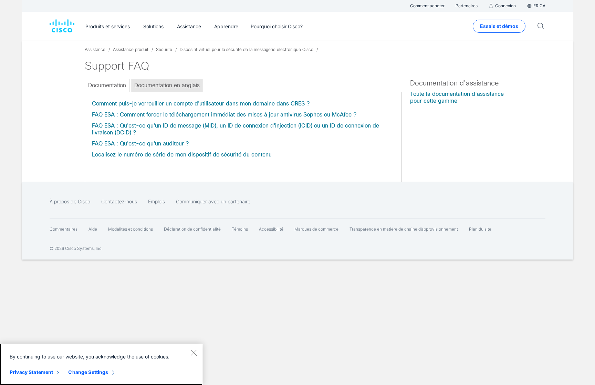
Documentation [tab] (107, 85)
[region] (101, 364)
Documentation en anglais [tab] (167, 85)
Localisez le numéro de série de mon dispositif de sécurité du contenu (182, 155)
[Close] (193, 352)
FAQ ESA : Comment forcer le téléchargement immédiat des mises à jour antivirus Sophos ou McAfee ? (224, 115)
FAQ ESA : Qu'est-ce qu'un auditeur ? (140, 143)
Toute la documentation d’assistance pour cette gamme (457, 97)
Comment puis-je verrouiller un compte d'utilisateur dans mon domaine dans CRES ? (201, 104)
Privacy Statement (31, 372)
